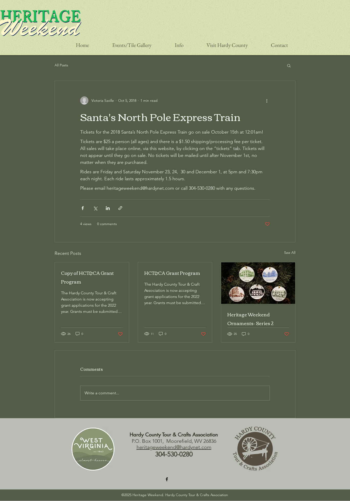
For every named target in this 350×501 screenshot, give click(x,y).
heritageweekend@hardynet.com (174, 447)
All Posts (61, 65)
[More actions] (267, 100)
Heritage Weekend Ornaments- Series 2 (250, 318)
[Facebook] (166, 479)
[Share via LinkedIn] (107, 208)
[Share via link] (120, 208)
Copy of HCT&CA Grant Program (87, 277)
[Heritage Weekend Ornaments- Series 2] (258, 283)
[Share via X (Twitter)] (95, 208)
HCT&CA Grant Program (172, 272)
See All (289, 252)
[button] (288, 65)
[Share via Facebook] (82, 208)
